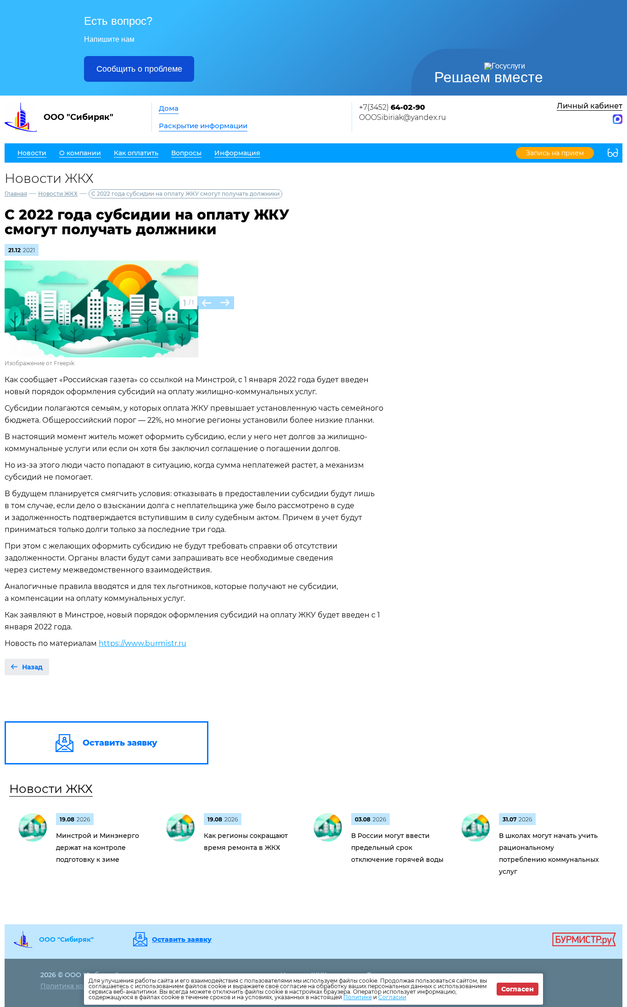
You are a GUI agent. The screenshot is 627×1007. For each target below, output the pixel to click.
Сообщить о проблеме (139, 69)
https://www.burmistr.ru (142, 643)
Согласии (392, 997)
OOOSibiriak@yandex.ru (402, 117)
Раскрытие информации (203, 125)
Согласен (517, 989)
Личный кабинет (589, 106)
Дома (169, 108)
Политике (357, 997)
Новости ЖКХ (58, 193)
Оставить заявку (182, 939)
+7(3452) (392, 107)
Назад (32, 667)
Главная (16, 193)
